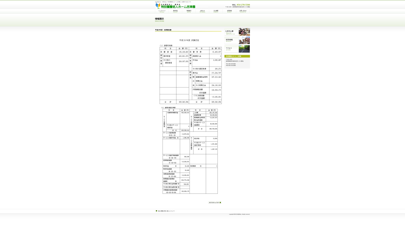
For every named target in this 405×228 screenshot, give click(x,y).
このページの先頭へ (214, 203)
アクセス (237, 49)
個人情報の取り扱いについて (166, 211)
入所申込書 (237, 32)
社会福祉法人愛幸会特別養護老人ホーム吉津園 (181, 6)
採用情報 (237, 40)
